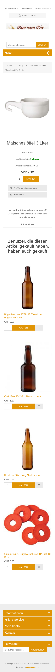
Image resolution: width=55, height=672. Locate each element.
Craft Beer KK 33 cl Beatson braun (23, 396)
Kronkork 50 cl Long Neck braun (22, 475)
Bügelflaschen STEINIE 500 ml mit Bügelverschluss (23, 316)
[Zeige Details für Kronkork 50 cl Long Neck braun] (27, 446)
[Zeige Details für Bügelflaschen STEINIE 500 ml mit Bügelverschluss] (27, 285)
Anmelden (27, 9)
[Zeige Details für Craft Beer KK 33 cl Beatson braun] (27, 367)
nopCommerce (32, 667)
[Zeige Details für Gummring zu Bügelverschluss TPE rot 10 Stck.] (27, 525)
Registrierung (12, 9)
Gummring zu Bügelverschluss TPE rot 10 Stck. (27, 555)
